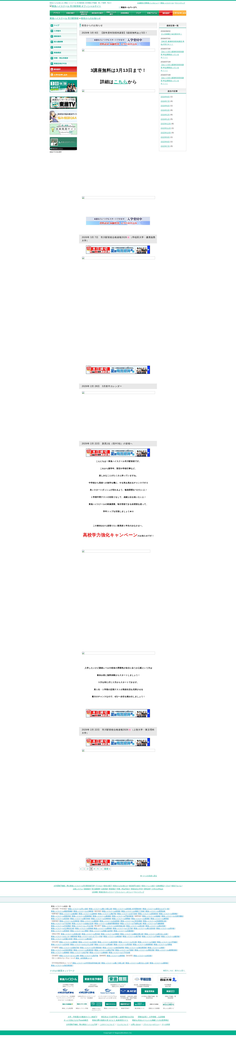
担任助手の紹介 (135, 886)
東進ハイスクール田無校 (84, 928)
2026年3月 (165, 110)
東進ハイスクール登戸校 (132, 936)
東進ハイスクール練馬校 (160, 919)
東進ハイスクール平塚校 (151, 936)
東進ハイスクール (167, 3)
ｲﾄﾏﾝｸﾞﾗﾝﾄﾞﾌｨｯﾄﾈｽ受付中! (65, 1000)
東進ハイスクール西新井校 (61, 916)
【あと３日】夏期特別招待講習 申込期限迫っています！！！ (172, 80)
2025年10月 (166, 133)
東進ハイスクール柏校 (156, 948)
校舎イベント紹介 (148, 886)
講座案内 (87, 889)
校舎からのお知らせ (91, 18)
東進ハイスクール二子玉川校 (82, 926)
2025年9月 (165, 137)
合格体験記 (160, 886)
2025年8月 (165, 142)
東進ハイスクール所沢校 (123, 944)
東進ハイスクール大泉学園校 (172, 916)
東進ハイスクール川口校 (128, 942)
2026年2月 (165, 115)
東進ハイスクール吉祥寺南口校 (113, 926)
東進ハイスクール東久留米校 (144, 928)
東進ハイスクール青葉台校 (71, 934)
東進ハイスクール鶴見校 (113, 936)
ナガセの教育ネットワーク (62, 971)
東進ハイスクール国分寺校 (155, 926)
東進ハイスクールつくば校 (69, 956)
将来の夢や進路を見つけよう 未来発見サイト (110, 1020)
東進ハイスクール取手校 (89, 956)
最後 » (107, 869)
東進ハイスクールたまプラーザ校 (90, 936)
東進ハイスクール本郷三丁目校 (132, 911)
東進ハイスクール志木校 (60, 944)
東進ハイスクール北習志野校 (61, 950)
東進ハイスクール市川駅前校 (90, 948)
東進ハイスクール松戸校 (79, 952)
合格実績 (104, 889)
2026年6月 (165, 106)
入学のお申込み (157, 889)
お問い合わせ (136, 1024)
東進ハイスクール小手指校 (167, 942)
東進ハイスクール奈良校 (142, 956)
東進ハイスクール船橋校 (60, 952)
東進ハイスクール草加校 (104, 944)
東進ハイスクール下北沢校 (61, 923)
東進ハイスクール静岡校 (116, 956)
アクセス (99, 886)
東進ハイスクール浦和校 (68, 942)
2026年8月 (165, 97)
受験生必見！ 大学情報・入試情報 (151, 1017)
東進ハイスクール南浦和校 (143, 944)
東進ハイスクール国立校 (135, 926)
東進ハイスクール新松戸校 (104, 950)
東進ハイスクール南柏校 (99, 952)
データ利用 (166, 1024)
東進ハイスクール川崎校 (110, 934)
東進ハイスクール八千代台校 (119, 952)
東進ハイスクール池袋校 (151, 916)
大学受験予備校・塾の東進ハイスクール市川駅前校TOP (74, 886)
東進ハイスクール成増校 (140, 919)
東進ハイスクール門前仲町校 (122, 916)
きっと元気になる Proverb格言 (76, 1020)
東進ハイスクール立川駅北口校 (62, 928)
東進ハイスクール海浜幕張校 (136, 948)
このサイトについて (107, 1024)
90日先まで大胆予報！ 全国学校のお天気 (117, 1017)
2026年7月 (165, 101)
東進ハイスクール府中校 (165, 928)
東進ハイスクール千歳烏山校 (131, 923)
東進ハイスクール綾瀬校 (69, 914)
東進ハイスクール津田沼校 (144, 950)
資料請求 (147, 889)
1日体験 (95, 892)
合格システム (78, 889)
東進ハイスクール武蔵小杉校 (61, 939)
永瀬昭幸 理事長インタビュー (148, 3)
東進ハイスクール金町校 (88, 914)
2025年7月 (165, 146)
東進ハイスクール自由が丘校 (82, 923)
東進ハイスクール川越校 (147, 942)
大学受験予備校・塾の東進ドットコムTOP (81, 1024)
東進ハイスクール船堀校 (102, 916)
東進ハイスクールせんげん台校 (81, 944)
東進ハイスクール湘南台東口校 (131, 934)
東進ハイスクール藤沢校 (170, 936)
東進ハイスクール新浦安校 (83, 950)
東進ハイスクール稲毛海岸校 (113, 948)
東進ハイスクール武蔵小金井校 (101, 931)
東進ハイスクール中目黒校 (61, 926)
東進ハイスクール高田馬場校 (61, 911)
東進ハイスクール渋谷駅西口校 (154, 921)
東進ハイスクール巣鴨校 (121, 919)
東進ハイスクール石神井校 (101, 919)
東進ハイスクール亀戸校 (107, 914)
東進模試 (112, 889)
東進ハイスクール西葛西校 (82, 916)
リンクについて (123, 1024)
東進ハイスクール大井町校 (69, 921)
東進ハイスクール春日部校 (107, 942)
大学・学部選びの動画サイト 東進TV (82, 1017)
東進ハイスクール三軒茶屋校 (131, 921)
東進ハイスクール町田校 (60, 931)
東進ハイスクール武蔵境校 (123, 931)
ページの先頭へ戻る (149, 876)
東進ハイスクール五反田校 (109, 921)
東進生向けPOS (137, 889)
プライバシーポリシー (151, 1024)
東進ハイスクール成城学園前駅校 (107, 923)
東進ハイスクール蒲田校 (89, 921)
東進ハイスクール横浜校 (83, 939)
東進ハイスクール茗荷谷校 (155, 911)
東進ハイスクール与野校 (163, 944)
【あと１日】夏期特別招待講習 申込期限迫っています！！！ (172, 54)
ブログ (168, 886)
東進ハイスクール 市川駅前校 (64, 18)
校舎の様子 (108, 886)
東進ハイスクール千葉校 (124, 950)
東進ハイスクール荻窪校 (60, 919)
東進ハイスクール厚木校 (91, 934)
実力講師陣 (96, 889)
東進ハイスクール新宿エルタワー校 (156, 909)
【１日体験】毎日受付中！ (171, 34)
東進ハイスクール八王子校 (123, 928)
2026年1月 (165, 119)
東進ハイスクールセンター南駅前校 (64, 936)
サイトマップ (180, 3)
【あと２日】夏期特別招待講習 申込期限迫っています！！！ (172, 67)
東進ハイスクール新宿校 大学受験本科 (127, 909)
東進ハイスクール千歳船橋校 (153, 923)
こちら (121, 81)
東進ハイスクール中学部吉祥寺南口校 (86, 963)
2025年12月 (166, 124)
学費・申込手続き (123, 889)
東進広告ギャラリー (57, 148)
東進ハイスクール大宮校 (88, 942)
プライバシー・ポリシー (124, 892)
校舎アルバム (177, 886)
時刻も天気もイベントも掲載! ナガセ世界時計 (150, 1020)
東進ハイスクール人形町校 (83, 911)
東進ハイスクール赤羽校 (111, 911)
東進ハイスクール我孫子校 (69, 948)
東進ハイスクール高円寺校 (80, 919)
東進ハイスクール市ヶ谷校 (78, 909)
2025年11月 (166, 128)
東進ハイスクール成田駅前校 (166, 950)
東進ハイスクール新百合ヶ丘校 (155, 934)
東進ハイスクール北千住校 (127, 914)
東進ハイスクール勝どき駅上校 (100, 909)
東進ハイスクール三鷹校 (79, 931)
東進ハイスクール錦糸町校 (148, 914)
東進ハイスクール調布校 (103, 928)
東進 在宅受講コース (84, 958)
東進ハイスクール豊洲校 (168, 914)
